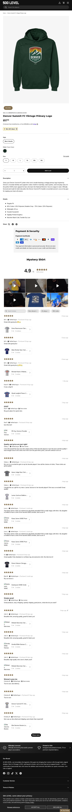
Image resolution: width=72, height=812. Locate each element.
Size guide (66, 156)
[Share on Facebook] (13, 224)
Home (4, 13)
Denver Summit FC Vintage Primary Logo (16, 13)
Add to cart (48, 170)
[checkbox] (55, 311)
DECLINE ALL (57, 807)
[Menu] (68, 3)
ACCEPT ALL (35, 807)
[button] (64, 3)
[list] (36, 59)
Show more (36, 735)
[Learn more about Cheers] (10, 129)
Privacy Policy (29, 802)
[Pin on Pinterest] (16, 224)
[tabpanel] (36, 524)
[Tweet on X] (9, 224)
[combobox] (36, 7)
